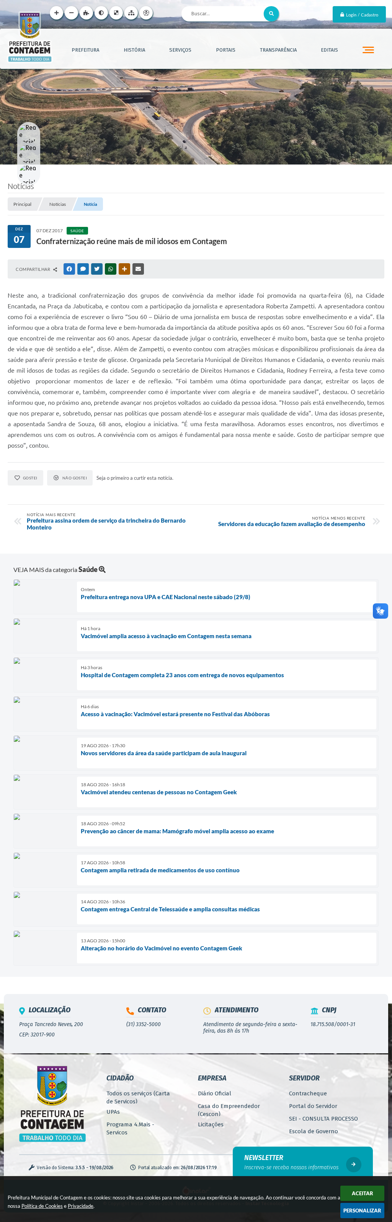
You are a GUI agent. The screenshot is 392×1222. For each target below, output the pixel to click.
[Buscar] (271, 13)
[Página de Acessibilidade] (146, 13)
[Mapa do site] (131, 13)
